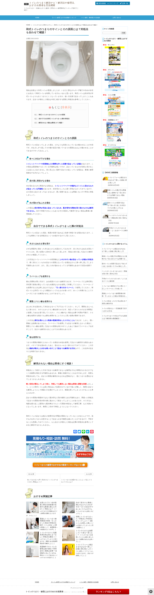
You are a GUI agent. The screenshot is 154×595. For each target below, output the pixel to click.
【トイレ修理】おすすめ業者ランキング (64, 17)
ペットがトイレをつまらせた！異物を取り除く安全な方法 (114, 272)
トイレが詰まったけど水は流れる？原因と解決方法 (114, 302)
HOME (37, 17)
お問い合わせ (117, 17)
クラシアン (111, 70)
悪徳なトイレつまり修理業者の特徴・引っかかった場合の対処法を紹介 (114, 295)
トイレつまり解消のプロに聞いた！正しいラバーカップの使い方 (114, 287)
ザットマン (111, 45)
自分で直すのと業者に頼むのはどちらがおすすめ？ (84, 505)
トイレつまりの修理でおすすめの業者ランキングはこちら (58, 465)
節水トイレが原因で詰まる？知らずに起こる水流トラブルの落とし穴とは (114, 265)
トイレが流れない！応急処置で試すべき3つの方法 (114, 309)
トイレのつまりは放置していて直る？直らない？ (84, 533)
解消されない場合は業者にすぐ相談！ (51, 123)
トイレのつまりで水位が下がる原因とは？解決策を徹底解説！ (114, 317)
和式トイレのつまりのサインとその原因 (52, 114)
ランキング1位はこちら (107, 592)
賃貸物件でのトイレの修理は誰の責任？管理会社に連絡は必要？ (48, 549)
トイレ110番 (111, 95)
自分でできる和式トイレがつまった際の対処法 (54, 118)
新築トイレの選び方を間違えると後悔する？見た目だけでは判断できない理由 (114, 257)
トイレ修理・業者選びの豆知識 (90, 17)
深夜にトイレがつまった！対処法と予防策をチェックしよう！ (84, 519)
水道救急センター (113, 120)
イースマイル (112, 145)
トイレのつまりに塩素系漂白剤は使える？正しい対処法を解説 (48, 535)
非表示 (66, 107)
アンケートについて (77, 588)
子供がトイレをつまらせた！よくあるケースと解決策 (114, 280)
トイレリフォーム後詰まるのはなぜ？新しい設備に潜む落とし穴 (84, 547)
